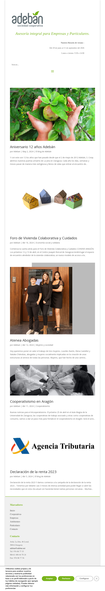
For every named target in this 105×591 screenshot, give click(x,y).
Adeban (17, 151)
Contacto (14, 529)
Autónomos (15, 521)
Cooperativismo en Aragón (31, 401)
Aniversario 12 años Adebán (32, 146)
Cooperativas (15, 514)
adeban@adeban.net (17, 548)
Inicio (12, 510)
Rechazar (66, 578)
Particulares (15, 525)
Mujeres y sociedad (44, 345)
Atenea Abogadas (24, 340)
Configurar (84, 578)
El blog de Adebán (43, 151)
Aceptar (49, 578)
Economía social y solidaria (48, 242)
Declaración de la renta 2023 (33, 471)
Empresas (14, 517)
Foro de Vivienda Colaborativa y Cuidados (43, 237)
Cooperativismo (43, 406)
